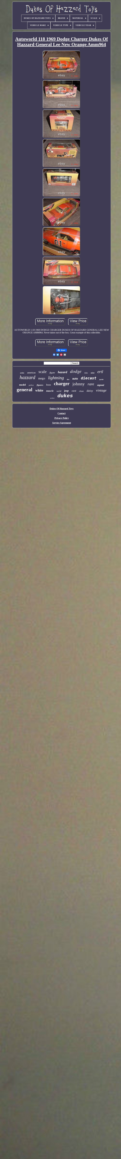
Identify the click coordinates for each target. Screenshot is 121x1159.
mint (92, 373)
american (31, 372)
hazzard (27, 377)
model (22, 384)
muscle (50, 390)
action (52, 398)
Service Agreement (61, 423)
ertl (100, 371)
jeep (66, 390)
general (24, 389)
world (59, 391)
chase (81, 391)
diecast (88, 378)
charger (62, 383)
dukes (65, 396)
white (39, 390)
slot (68, 379)
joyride (101, 379)
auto (75, 378)
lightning (56, 377)
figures (40, 385)
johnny (78, 383)
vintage (101, 390)
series (22, 373)
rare (91, 384)
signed (100, 385)
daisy (90, 390)
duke (86, 373)
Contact (62, 413)
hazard (62, 372)
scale (43, 371)
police (31, 385)
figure (52, 372)
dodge (75, 371)
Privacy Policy (61, 418)
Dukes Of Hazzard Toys (61, 408)
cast (74, 390)
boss (48, 384)
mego (41, 378)
